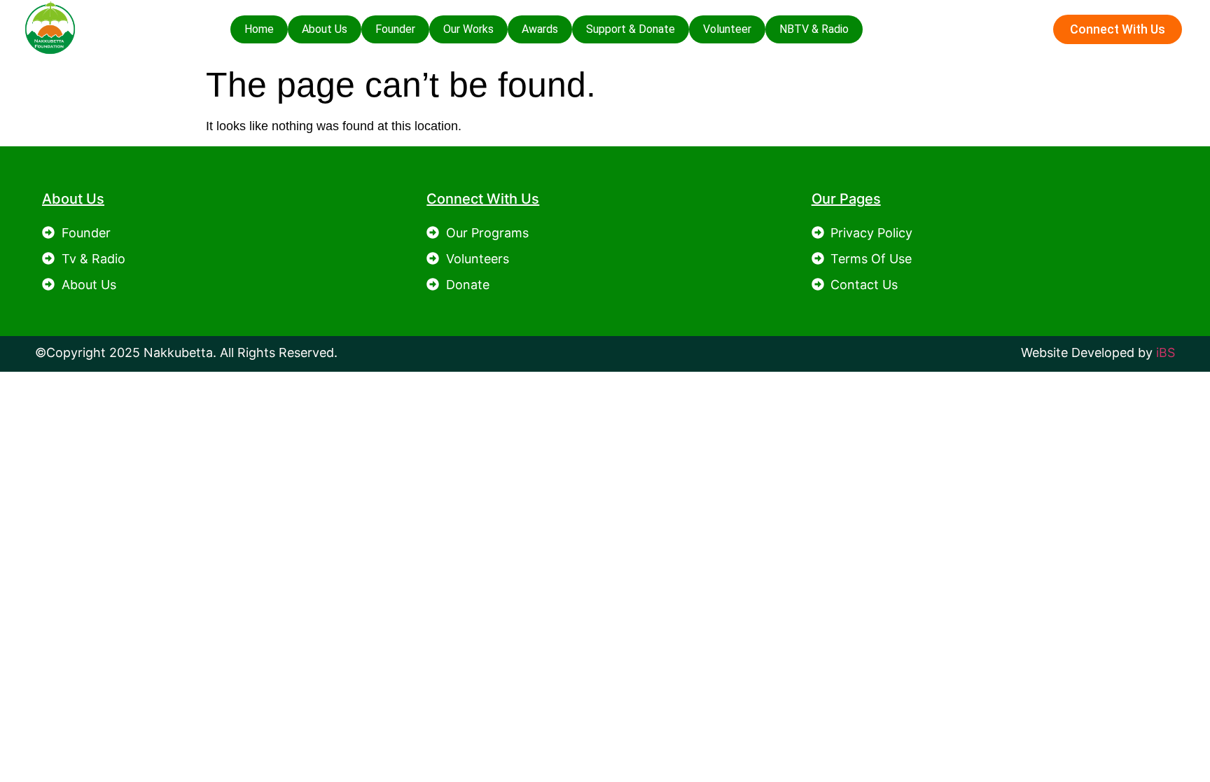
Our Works (468, 29)
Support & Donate (630, 29)
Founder (395, 29)
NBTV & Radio (814, 29)
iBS (1165, 352)
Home (259, 29)
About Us (324, 29)
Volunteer (727, 29)
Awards (540, 29)
